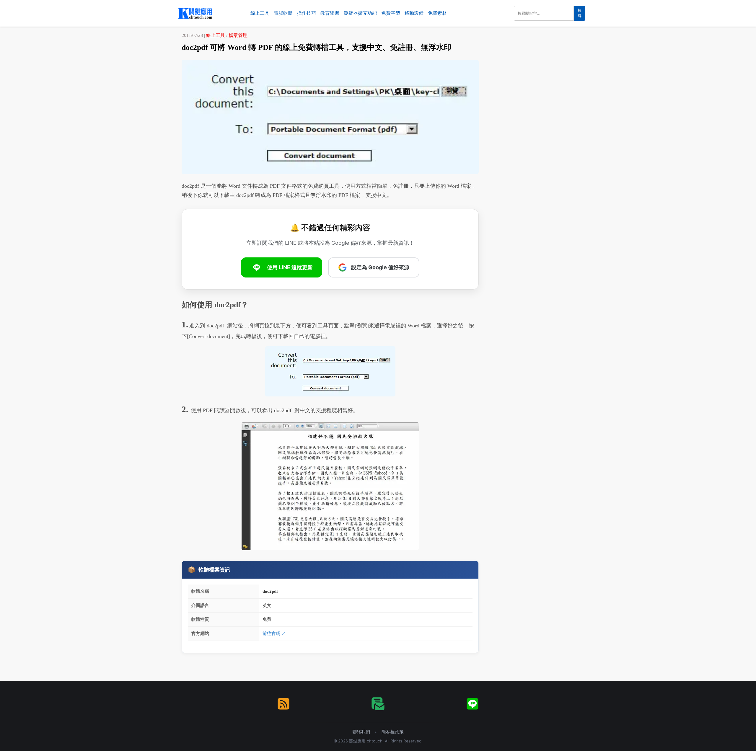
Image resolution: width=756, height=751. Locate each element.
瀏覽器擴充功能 (360, 13)
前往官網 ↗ (274, 633)
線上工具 (259, 13)
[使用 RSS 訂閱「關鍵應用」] (283, 703)
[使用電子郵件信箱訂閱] (378, 703)
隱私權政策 (393, 731)
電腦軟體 (283, 13)
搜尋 (579, 13)
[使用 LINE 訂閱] (472, 703)
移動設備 (414, 13)
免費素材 (437, 13)
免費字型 (390, 13)
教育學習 (329, 13)
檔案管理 (238, 35)
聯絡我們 (361, 731)
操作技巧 (306, 13)
